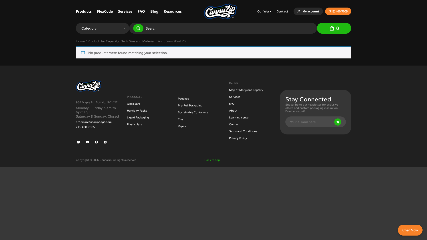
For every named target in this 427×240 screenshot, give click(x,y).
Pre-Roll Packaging (190, 105)
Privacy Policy (238, 138)
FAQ (141, 11)
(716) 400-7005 (338, 11)
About (233, 110)
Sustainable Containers (193, 112)
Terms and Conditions (243, 131)
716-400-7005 (85, 127)
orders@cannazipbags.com (94, 122)
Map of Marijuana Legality (246, 90)
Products (84, 11)
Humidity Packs (137, 110)
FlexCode (105, 11)
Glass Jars (133, 103)
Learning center (239, 117)
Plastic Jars (134, 124)
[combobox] (102, 27)
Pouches (183, 98)
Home (80, 41)
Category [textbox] (89, 28)
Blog (154, 11)
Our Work (264, 11)
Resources (173, 11)
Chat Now (410, 230)
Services (125, 11)
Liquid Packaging (138, 117)
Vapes (182, 126)
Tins (180, 119)
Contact (282, 11)
